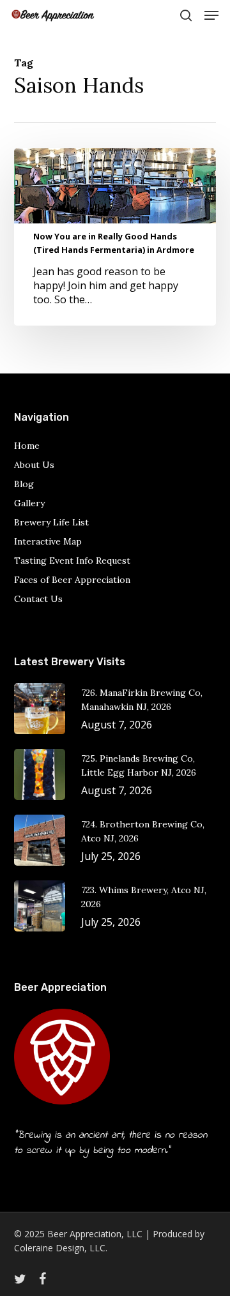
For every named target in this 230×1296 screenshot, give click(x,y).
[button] (211, 15)
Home (27, 445)
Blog (24, 484)
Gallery (29, 503)
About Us (34, 465)
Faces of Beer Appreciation (72, 579)
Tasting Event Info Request (72, 560)
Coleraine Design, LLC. (60, 1248)
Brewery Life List (51, 522)
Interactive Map (48, 541)
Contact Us (38, 599)
